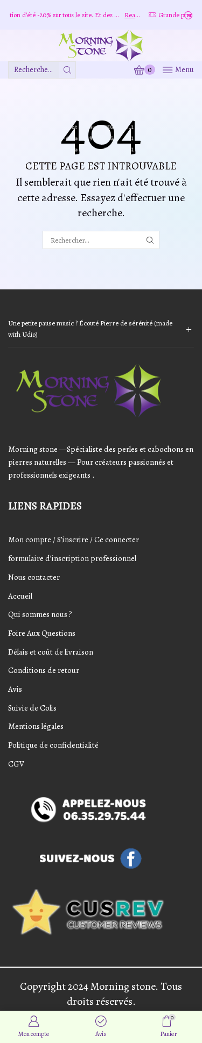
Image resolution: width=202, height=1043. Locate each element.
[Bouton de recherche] (67, 70)
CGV (16, 763)
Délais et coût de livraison (50, 652)
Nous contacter (34, 577)
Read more (124, 14)
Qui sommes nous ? (40, 614)
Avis (15, 689)
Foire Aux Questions (41, 633)
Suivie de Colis (32, 708)
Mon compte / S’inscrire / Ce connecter (73, 539)
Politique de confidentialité (53, 745)
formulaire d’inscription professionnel (72, 558)
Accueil (20, 596)
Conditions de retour (43, 670)
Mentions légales (36, 726)
